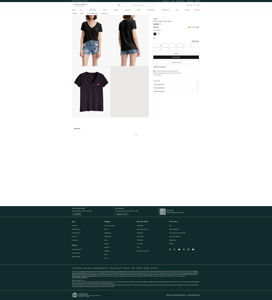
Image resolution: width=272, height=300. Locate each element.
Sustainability (139, 268)
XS (176, 45)
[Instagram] (188, 250)
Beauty (139, 10)
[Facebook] (170, 250)
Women (74, 10)
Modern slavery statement (115, 268)
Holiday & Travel (165, 10)
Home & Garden (92, 10)
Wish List (106, 243)
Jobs (170, 225)
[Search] (119, 5)
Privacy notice (126, 268)
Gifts (177, 10)
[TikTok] (193, 250)
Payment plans (140, 225)
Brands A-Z (107, 247)
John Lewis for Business (174, 236)
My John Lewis (190, 1)
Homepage (74, 13)
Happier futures (173, 240)
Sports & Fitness (151, 10)
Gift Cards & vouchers (109, 225)
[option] (154, 34)
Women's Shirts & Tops (92, 13)
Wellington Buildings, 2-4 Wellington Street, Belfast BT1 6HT (85, 276)
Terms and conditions (77, 268)
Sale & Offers (197, 10)
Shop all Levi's (104, 13)
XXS (161, 45)
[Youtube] (179, 250)
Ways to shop (166, 1)
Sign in (188, 5)
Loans (138, 247)
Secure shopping (87, 268)
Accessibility (146, 268)
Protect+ (171, 243)
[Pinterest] (184, 250)
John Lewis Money (180, 1)
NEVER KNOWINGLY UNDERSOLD (80, 0)
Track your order (76, 253)
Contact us (74, 225)
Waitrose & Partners (174, 229)
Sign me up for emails (122, 214)
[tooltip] (198, 27)
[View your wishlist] (195, 5)
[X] (174, 250)
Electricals (116, 10)
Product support (76, 232)
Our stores (197, 1)
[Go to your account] (191, 5)
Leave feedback (77, 214)
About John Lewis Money (143, 251)
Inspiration (106, 251)
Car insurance (140, 243)
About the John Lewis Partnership (177, 232)
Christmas (187, 10)
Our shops (74, 236)
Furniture (105, 10)
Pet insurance (140, 240)
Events (106, 258)
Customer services (76, 229)
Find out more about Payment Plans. (79, 277)
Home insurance (140, 236)
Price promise (75, 240)
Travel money (140, 232)
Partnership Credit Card (142, 229)
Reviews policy (154, 268)
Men (81, 10)
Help (173, 1)
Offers (105, 254)
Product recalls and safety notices (100, 268)
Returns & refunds (76, 256)
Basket (106, 240)
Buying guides (107, 232)
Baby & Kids (128, 10)
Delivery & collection (77, 249)
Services (106, 229)
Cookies (133, 268)
